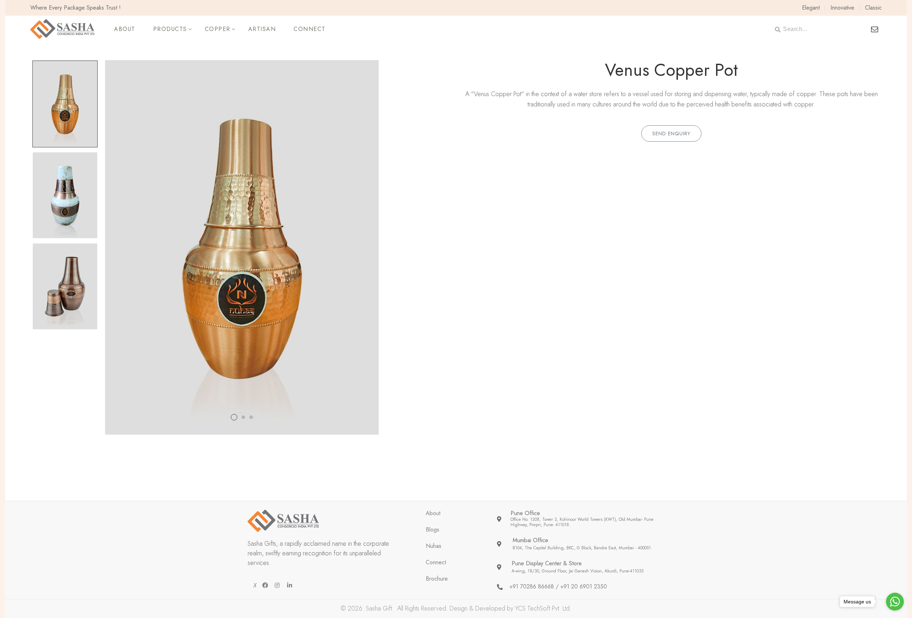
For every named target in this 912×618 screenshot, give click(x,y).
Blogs (432, 530)
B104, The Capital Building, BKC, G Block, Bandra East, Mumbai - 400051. (582, 548)
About (433, 513)
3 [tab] (251, 417)
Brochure (437, 579)
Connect (436, 562)
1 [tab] (234, 417)
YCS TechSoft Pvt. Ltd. (543, 608)
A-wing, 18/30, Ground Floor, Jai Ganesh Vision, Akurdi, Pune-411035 (577, 571)
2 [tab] (243, 417)
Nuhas (433, 546)
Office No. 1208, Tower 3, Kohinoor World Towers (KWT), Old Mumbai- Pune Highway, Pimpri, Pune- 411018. (582, 522)
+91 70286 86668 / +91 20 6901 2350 (558, 587)
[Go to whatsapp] (895, 602)
